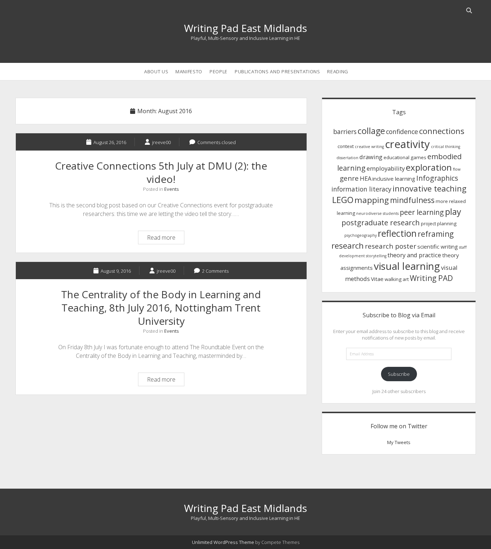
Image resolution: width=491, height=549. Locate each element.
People (219, 71)
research (347, 245)
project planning (438, 223)
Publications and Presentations (277, 71)
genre (349, 178)
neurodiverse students (377, 213)
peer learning (422, 212)
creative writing (369, 146)
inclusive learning (393, 178)
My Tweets (398, 442)
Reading (337, 71)
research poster (390, 245)
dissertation (347, 157)
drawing (370, 157)
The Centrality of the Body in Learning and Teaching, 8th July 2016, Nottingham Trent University (161, 307)
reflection (397, 233)
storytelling (376, 255)
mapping (371, 200)
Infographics (437, 178)
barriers (345, 131)
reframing (436, 234)
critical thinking (445, 146)
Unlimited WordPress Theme (223, 542)
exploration (429, 167)
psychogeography (360, 235)
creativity (407, 144)
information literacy (361, 189)
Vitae (377, 278)
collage (371, 131)
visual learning (407, 266)
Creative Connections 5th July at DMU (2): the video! (161, 172)
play (453, 211)
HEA (365, 178)
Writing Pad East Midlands (245, 28)
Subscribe (399, 374)
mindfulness (412, 200)
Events (171, 189)
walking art (397, 279)
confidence (402, 131)
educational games (405, 157)
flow (456, 169)
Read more (165, 238)
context (346, 146)
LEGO (342, 200)
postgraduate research (380, 222)
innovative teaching (430, 188)
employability (386, 168)
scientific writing (437, 246)
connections (441, 130)
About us (156, 71)
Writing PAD (431, 278)
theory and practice (414, 255)
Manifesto (188, 71)
